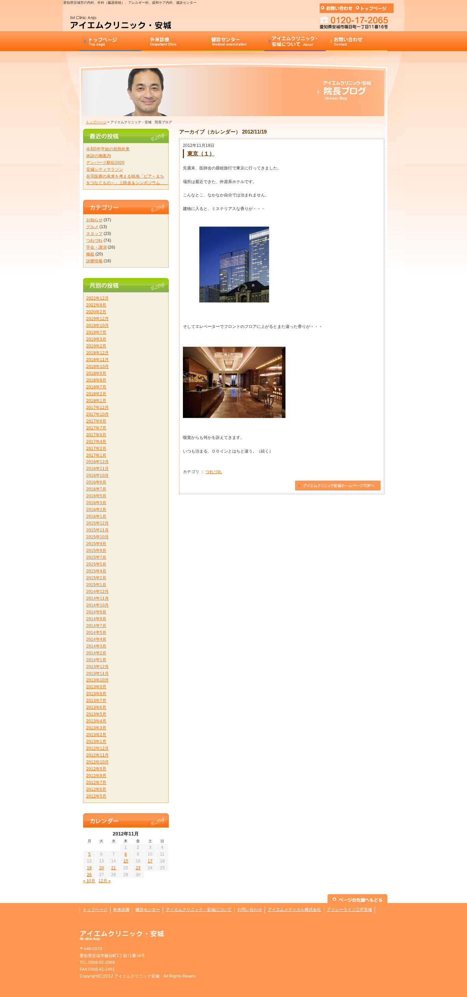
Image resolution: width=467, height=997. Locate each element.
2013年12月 (97, 666)
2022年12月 (97, 298)
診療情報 (94, 261)
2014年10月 (97, 605)
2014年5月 (96, 632)
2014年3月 (96, 646)
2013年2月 (96, 734)
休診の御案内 (98, 155)
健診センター (147, 909)
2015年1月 (96, 584)
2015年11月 (97, 530)
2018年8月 (96, 380)
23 (138, 868)
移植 (90, 254)
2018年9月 (96, 373)
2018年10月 (97, 366)
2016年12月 (97, 461)
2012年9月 (96, 768)
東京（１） (201, 153)
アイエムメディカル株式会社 (294, 909)
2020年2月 (96, 311)
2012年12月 (97, 748)
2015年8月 (96, 550)
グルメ (92, 226)
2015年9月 (96, 543)
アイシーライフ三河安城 (349, 909)
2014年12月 (97, 591)
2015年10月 (97, 537)
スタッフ (94, 233)
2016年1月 (96, 516)
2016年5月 (96, 496)
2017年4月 (96, 441)
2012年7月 (96, 782)
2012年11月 (97, 755)
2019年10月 (97, 325)
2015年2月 (96, 578)
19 (89, 868)
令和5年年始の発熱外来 (108, 149)
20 (101, 868)
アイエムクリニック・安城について (198, 909)
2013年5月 (96, 714)
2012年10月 (97, 762)
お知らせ (94, 220)
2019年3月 (96, 339)
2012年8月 (96, 775)
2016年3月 (96, 502)
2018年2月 (96, 393)
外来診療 (121, 909)
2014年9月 (96, 612)
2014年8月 (96, 619)
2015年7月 (96, 557)
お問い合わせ (249, 909)
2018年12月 (97, 352)
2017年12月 (97, 407)
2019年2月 (96, 346)
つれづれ (213, 471)
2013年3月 (96, 727)
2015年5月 (96, 564)
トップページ (96, 122)
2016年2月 (96, 509)
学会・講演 (96, 247)
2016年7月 (96, 489)
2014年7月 (96, 625)
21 (113, 868)
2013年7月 (96, 700)
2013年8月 (96, 693)
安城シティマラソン (104, 169)
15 (125, 861)
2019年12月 (97, 318)
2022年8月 (96, 305)
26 (89, 874)
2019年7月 (96, 332)
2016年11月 (97, 468)
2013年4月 (96, 721)
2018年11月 (97, 359)
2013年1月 (96, 741)
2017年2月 (96, 448)
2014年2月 (96, 653)
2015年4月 (96, 571)
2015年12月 (97, 523)
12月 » (104, 880)
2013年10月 (97, 680)
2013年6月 (96, 707)
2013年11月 (97, 673)
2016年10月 (97, 475)
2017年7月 (96, 428)
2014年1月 (96, 659)
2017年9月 (96, 421)
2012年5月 (96, 796)
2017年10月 (97, 414)
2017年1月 (96, 455)
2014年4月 (96, 639)
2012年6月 (96, 789)
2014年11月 (97, 598)
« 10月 (89, 880)
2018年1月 (96, 400)
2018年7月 (96, 387)
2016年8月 (96, 482)
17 (150, 861)
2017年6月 (96, 434)
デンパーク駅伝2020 (105, 162)
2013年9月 (96, 686)
